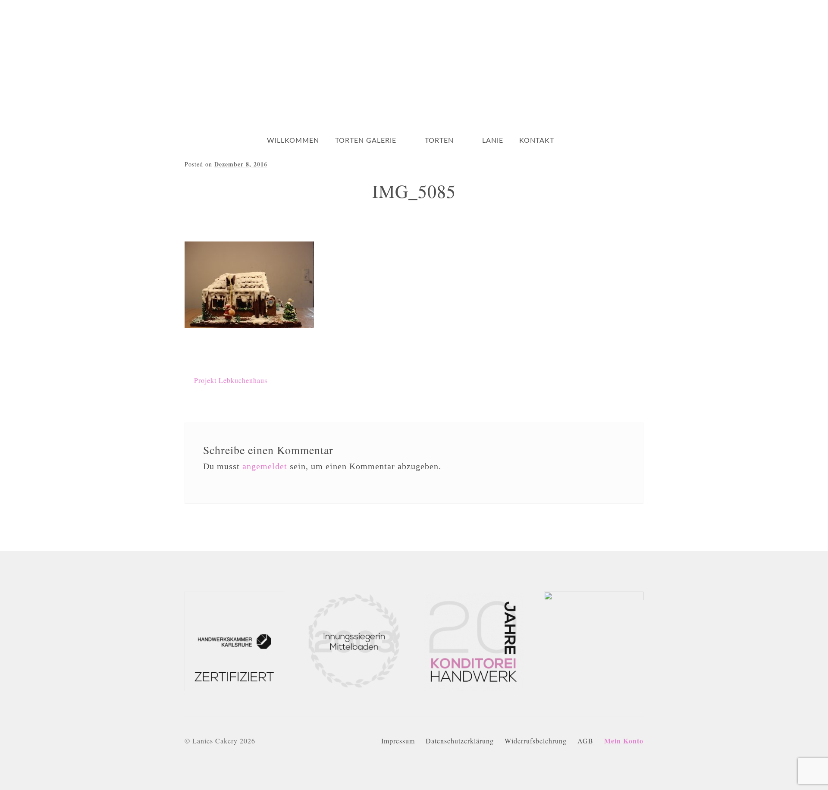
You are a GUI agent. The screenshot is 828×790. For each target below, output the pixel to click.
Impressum (398, 740)
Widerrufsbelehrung (536, 740)
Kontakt (536, 140)
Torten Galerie (365, 140)
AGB (585, 740)
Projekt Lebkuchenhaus (230, 380)
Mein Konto (623, 741)
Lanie (492, 140)
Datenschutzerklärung (460, 740)
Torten (439, 140)
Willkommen (293, 140)
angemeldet (264, 466)
